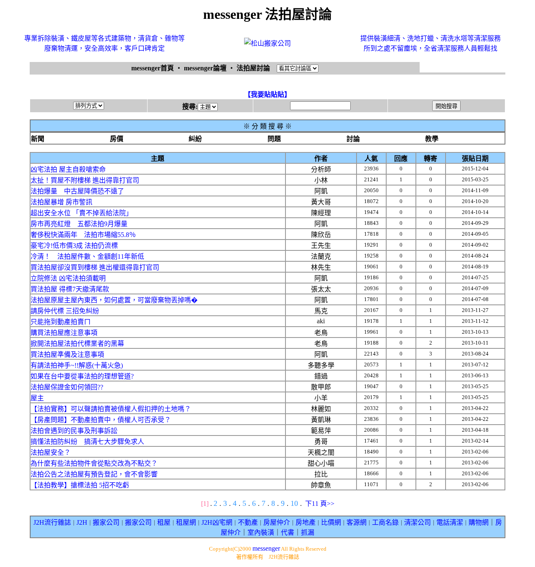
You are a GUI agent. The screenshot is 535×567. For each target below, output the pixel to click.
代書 (287, 532)
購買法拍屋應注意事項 (64, 332)
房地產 (306, 522)
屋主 (37, 398)
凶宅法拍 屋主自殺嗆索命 (68, 169)
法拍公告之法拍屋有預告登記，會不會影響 (94, 474)
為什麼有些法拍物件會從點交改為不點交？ (94, 463)
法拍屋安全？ (51, 452)
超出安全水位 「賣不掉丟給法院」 (81, 212)
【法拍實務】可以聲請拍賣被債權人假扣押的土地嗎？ (111, 408)
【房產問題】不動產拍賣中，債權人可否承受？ (101, 419)
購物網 (479, 522)
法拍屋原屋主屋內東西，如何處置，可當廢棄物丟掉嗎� (114, 300)
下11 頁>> (319, 503)
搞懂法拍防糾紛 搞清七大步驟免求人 (87, 441)
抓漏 (307, 532)
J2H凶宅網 (216, 522)
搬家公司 (106, 522)
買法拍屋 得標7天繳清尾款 (70, 289)
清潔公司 (417, 522)
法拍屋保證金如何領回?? (67, 387)
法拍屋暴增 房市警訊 (61, 202)
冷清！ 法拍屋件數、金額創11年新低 (87, 256)
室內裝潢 (260, 532)
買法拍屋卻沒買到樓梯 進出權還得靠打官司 (95, 267)
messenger (266, 548)
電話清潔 (449, 522)
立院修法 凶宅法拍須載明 (68, 278)
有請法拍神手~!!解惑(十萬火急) (77, 365)
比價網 (331, 522)
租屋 (164, 522)
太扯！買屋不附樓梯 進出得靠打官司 (85, 180)
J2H (81, 522)
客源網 (356, 522)
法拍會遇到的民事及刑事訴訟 (74, 430)
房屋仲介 (276, 522)
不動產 (248, 522)
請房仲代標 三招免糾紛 (65, 310)
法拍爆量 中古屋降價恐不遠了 (77, 191)
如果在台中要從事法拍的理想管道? (82, 376)
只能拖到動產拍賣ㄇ (61, 321)
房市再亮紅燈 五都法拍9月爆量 (79, 223)
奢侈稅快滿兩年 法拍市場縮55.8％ (83, 234)
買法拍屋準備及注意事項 (67, 354)
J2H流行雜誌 (52, 522)
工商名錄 (385, 522)
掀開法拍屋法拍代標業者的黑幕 (77, 343)
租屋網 (186, 522)
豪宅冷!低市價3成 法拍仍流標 (74, 245)
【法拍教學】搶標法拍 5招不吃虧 (80, 485)
